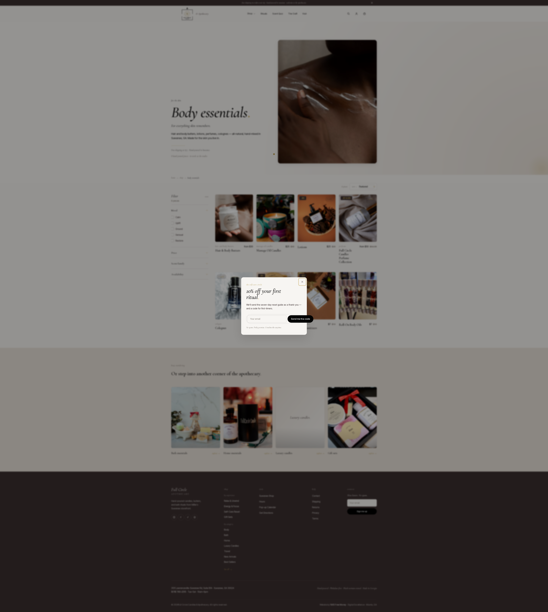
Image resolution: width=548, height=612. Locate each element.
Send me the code (300, 319)
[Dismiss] (302, 282)
